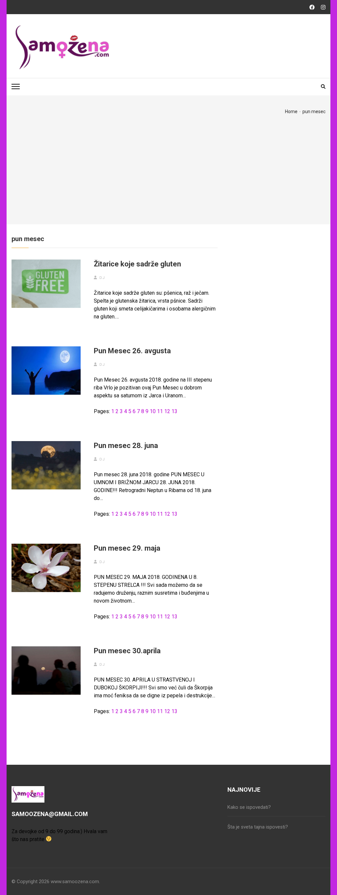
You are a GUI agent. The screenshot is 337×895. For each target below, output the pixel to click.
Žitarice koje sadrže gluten (137, 264)
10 (153, 411)
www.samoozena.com (75, 881)
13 (174, 411)
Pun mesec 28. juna (126, 445)
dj (102, 278)
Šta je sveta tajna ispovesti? (257, 827)
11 (160, 411)
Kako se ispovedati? (249, 807)
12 (167, 411)
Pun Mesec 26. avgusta (132, 351)
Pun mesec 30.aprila (127, 651)
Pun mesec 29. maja (127, 548)
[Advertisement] (168, 164)
